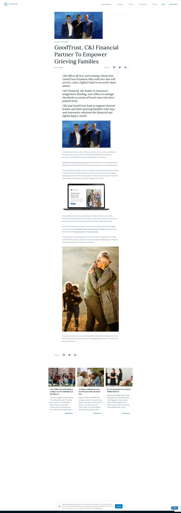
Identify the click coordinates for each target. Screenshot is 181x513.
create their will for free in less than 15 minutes (90, 229)
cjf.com (84, 162)
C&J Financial (76, 162)
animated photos (79, 232)
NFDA (96, 338)
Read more (69, 413)
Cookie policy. (98, 508)
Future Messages (92, 232)
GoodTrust (65, 162)
